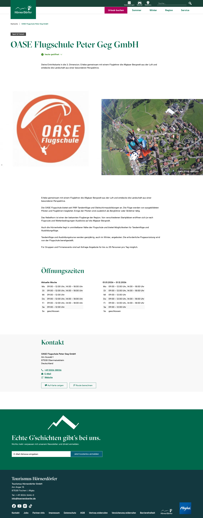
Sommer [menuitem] (136, 10)
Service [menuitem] (185, 10)
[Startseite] (166, 512)
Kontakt (16, 512)
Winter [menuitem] (153, 10)
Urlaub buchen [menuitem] (116, 10)
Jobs (26, 512)
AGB (82, 512)
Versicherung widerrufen (124, 512)
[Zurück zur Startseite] (23, 9)
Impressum (54, 512)
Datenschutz (70, 512)
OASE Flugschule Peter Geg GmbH (34, 24)
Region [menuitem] (169, 10)
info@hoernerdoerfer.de (24, 498)
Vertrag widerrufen (98, 512)
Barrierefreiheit (147, 512)
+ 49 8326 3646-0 (25, 495)
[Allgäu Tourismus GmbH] (185, 508)
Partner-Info (39, 512)
